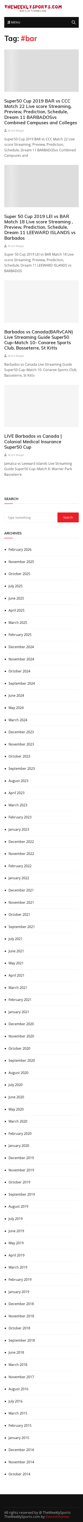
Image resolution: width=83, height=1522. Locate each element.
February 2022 (20, 866)
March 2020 (18, 1121)
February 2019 (20, 1279)
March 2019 (18, 1267)
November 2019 (21, 1170)
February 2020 (20, 1133)
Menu (15, 22)
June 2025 (16, 598)
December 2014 (21, 1449)
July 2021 (16, 938)
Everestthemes (58, 1516)
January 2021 (19, 1012)
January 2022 (19, 878)
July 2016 (16, 1401)
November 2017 (21, 1377)
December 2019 (21, 1157)
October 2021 (19, 914)
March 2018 (18, 1364)
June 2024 (16, 695)
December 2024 (21, 646)
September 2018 (22, 1340)
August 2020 (18, 1072)
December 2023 (21, 732)
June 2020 (16, 1097)
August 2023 (18, 780)
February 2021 (20, 999)
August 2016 (18, 1389)
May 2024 (16, 707)
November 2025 (21, 561)
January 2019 (19, 1291)
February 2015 (20, 1425)
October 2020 (19, 1048)
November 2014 (21, 1462)
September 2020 (22, 1060)
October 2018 (19, 1328)
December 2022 (21, 841)
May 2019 (16, 1243)
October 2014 (19, 1474)
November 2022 (21, 853)
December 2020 (21, 1024)
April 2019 (16, 1255)
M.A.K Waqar (16, 130)
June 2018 (16, 1352)
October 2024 (19, 671)
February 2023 (20, 817)
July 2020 (16, 1084)
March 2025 (18, 622)
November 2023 (21, 744)
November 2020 (21, 1036)
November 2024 (21, 659)
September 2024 (22, 683)
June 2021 (16, 951)
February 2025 (20, 634)
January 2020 (19, 1145)
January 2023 (19, 829)
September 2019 (22, 1194)
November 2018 (21, 1316)
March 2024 (18, 720)
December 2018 (21, 1303)
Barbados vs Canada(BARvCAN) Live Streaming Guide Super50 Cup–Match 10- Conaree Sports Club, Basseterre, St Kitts (38, 340)
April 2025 (16, 610)
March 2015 (18, 1413)
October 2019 (19, 1182)
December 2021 (21, 890)
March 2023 (18, 805)
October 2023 (19, 756)
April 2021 (16, 975)
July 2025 (16, 586)
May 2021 (16, 963)
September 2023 (22, 768)
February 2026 (20, 549)
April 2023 (16, 792)
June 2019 (16, 1231)
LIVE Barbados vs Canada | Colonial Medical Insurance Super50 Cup (33, 441)
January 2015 (19, 1437)
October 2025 (19, 573)
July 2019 (16, 1218)
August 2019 (18, 1206)
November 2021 (21, 902)
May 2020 (16, 1109)
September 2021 (22, 926)
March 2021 (18, 987)
